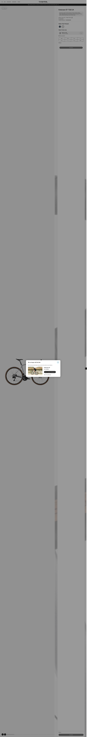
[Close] (58, 362)
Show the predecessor (47, 374)
